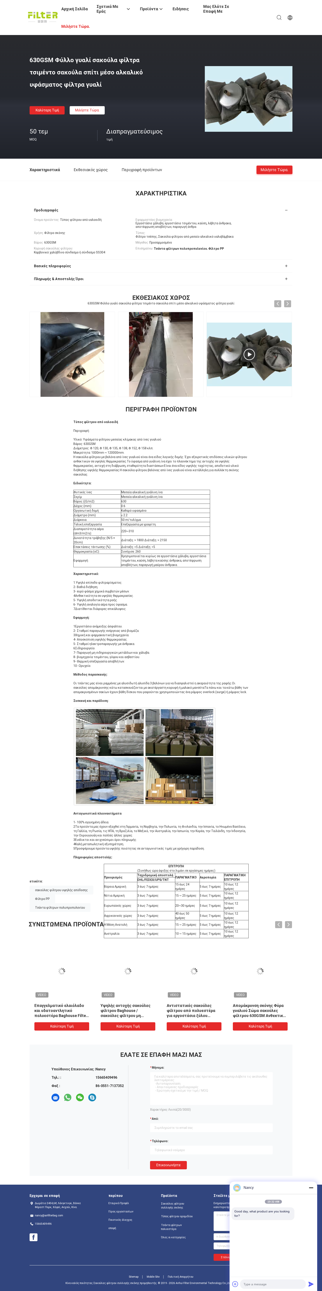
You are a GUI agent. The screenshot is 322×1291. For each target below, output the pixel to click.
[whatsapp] (68, 1097)
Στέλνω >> (228, 1257)
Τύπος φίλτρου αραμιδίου (177, 1216)
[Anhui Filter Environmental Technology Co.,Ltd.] (43, 17)
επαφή (112, 1228)
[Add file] (235, 1284)
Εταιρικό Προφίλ (118, 1203)
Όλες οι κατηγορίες (173, 1237)
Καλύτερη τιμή (47, 110)
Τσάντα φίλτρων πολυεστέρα (171, 1227)
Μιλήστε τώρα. (87, 110)
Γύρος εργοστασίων (120, 1211)
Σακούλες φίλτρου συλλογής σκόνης (172, 1205)
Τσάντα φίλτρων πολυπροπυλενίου (60, 907)
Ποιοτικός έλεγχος (120, 1219)
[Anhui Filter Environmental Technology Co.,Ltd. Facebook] (33, 1237)
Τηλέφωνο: (160, 1141)
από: (155, 1119)
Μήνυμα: (158, 1067)
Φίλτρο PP (42, 899)
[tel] (104, 1097)
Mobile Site (153, 1276)
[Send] (311, 1284)
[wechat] (80, 1097)
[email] (55, 1097)
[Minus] (311, 1187)
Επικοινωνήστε (168, 1165)
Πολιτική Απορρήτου (180, 1276)
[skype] (92, 1097)
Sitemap (133, 1276)
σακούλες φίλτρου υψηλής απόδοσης (61, 890)
